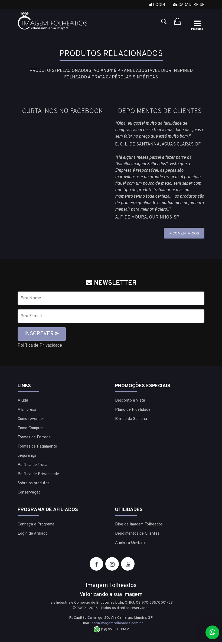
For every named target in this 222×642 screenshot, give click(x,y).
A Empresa (27, 409)
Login (158, 5)
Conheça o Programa (36, 524)
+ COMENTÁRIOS (184, 233)
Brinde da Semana (131, 419)
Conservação (29, 492)
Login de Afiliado (33, 533)
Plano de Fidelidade (133, 409)
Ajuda (23, 400)
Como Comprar (30, 428)
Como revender (31, 419)
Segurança (27, 455)
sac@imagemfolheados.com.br (117, 623)
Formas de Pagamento (37, 446)
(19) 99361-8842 (114, 629)
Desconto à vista (130, 400)
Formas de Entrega (34, 437)
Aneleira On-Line (130, 542)
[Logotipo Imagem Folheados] (62, 20)
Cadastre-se (191, 5)
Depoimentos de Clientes (137, 533)
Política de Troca (32, 465)
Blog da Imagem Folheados (139, 524)
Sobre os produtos (34, 483)
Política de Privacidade (40, 345)
